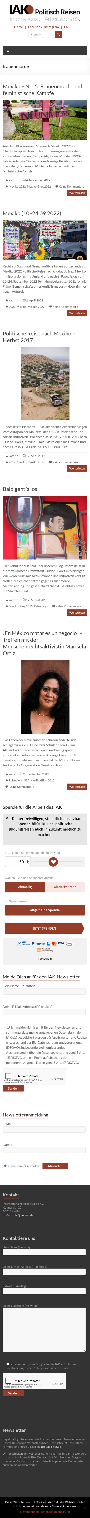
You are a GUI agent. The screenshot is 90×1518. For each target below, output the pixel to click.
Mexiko (21, 306)
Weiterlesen (77, 192)
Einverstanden (29, 1511)
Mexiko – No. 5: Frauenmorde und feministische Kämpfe (42, 89)
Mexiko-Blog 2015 (21, 606)
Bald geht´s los (20, 488)
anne (12, 774)
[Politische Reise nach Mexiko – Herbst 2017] (45, 349)
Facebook (35, 27)
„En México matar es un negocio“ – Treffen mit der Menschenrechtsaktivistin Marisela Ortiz (44, 643)
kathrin (13, 180)
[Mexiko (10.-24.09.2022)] (45, 222)
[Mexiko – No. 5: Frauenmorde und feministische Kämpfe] (45, 102)
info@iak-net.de (23, 1215)
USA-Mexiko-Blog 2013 (39, 780)
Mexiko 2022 (17, 186)
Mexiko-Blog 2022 (39, 186)
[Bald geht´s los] (45, 498)
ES (72, 27)
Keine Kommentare (71, 186)
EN (66, 27)
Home (18, 27)
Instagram (51, 27)
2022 (12, 306)
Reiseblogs (41, 606)
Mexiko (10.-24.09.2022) (32, 213)
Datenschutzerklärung (55, 1511)
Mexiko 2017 (36, 462)
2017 (12, 462)
